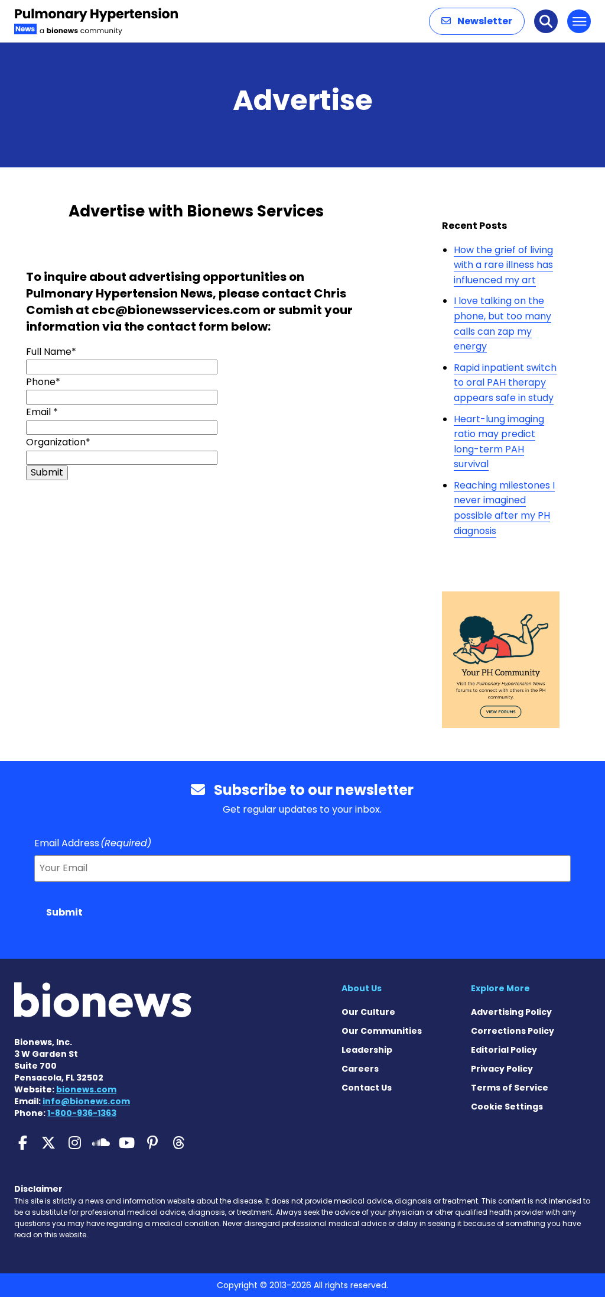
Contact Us (366, 1088)
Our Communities (381, 1031)
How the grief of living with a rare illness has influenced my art (503, 265)
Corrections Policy (512, 1031)
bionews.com (86, 1089)
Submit (64, 912)
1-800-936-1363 (81, 1113)
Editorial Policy (504, 1050)
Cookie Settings (507, 1106)
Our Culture (368, 1012)
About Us (361, 988)
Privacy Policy (502, 1069)
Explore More (500, 988)
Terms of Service (509, 1088)
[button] (477, 21)
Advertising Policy (511, 1012)
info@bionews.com (86, 1101)
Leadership (366, 1050)
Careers (360, 1069)
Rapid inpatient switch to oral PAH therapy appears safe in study (505, 383)
